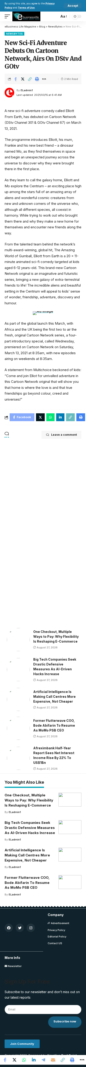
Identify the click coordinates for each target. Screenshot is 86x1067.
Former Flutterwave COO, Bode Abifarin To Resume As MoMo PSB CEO (54, 725)
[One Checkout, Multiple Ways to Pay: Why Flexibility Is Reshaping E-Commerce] (18, 639)
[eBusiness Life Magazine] (26, 16)
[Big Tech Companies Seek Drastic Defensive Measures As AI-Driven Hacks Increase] (18, 669)
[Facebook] (9, 928)
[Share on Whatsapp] (24, 1060)
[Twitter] (20, 928)
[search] (54, 16)
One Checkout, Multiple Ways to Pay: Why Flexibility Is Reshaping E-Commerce (56, 636)
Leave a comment (64, 434)
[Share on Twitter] (22, 79)
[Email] (53, 1060)
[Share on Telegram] (43, 1060)
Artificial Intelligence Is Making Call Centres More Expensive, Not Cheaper (54, 696)
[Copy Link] (30, 79)
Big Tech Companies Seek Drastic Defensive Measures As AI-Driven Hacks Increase (30, 827)
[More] (44, 79)
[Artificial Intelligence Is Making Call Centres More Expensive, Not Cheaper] (18, 699)
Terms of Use (26, 7)
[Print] (37, 79)
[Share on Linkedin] (34, 1060)
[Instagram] (31, 928)
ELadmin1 (27, 90)
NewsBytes (14, 33)
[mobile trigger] (8, 16)
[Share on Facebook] (15, 79)
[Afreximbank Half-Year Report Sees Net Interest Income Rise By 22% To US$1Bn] (18, 758)
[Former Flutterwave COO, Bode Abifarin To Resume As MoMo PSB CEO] (18, 728)
